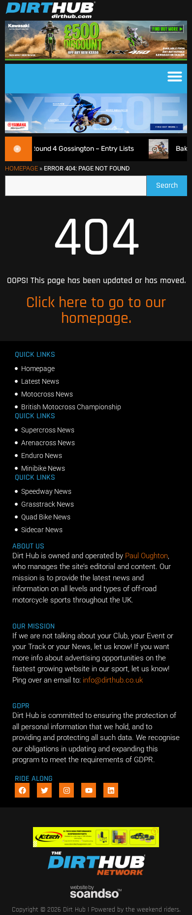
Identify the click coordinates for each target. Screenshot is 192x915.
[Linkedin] (110, 790)
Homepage (21, 168)
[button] (175, 76)
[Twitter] (44, 790)
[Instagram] (66, 790)
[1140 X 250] (96, 130)
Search (171, 183)
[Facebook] (22, 790)
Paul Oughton (146, 555)
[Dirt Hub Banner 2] (96, 844)
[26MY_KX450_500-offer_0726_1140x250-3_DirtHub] (96, 58)
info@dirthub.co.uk (113, 680)
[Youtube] (88, 790)
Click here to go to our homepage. (96, 310)
